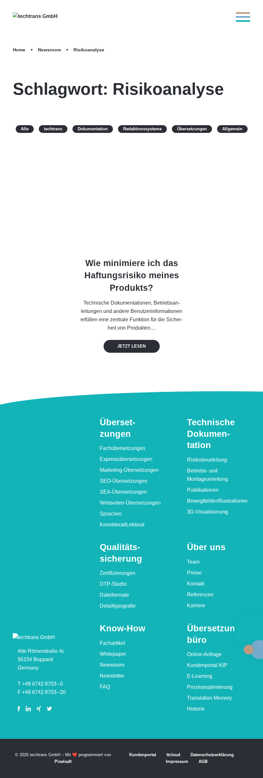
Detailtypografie (118, 606)
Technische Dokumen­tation (211, 434)
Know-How (122, 628)
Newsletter (112, 676)
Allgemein (232, 128)
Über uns (206, 547)
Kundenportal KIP (207, 665)
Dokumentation (93, 128)
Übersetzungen (192, 128)
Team (193, 562)
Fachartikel (112, 643)
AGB (203, 761)
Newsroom (49, 50)
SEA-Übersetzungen (123, 492)
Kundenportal (142, 754)
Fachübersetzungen (122, 448)
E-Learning (199, 676)
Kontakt (195, 583)
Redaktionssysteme (142, 128)
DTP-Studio (113, 584)
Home (19, 50)
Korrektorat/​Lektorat (122, 524)
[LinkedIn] (28, 708)
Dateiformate (114, 595)
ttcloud (173, 754)
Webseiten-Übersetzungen (130, 503)
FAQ (105, 686)
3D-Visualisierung (207, 511)
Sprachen (111, 513)
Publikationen (202, 490)
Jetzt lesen (131, 346)
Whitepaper (113, 654)
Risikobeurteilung (207, 459)
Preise (194, 572)
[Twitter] (49, 708)
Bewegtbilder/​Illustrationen (217, 501)
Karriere (196, 605)
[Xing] (38, 708)
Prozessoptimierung (210, 687)
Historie (196, 709)
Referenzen (200, 594)
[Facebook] (20, 708)
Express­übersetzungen (126, 459)
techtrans (53, 128)
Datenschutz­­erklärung (212, 754)
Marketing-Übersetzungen (129, 470)
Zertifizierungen (117, 573)
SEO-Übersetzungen (123, 481)
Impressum (177, 761)
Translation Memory (209, 698)
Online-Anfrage (204, 654)
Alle (27, 128)
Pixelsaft (63, 761)
